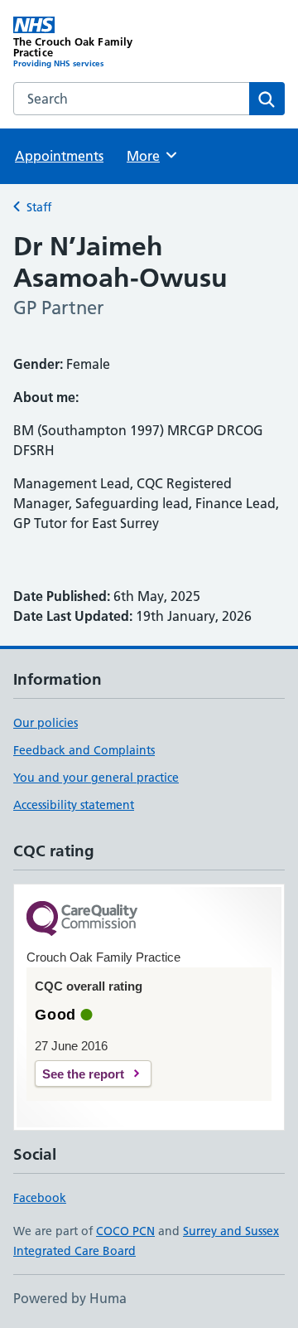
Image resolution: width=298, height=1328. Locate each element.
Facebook (39, 1197)
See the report (83, 1074)
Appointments (59, 156)
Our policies (45, 722)
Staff (38, 207)
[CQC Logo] (81, 919)
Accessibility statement (73, 804)
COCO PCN (125, 1231)
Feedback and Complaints (84, 750)
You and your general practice (96, 777)
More (151, 156)
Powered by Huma (70, 1298)
